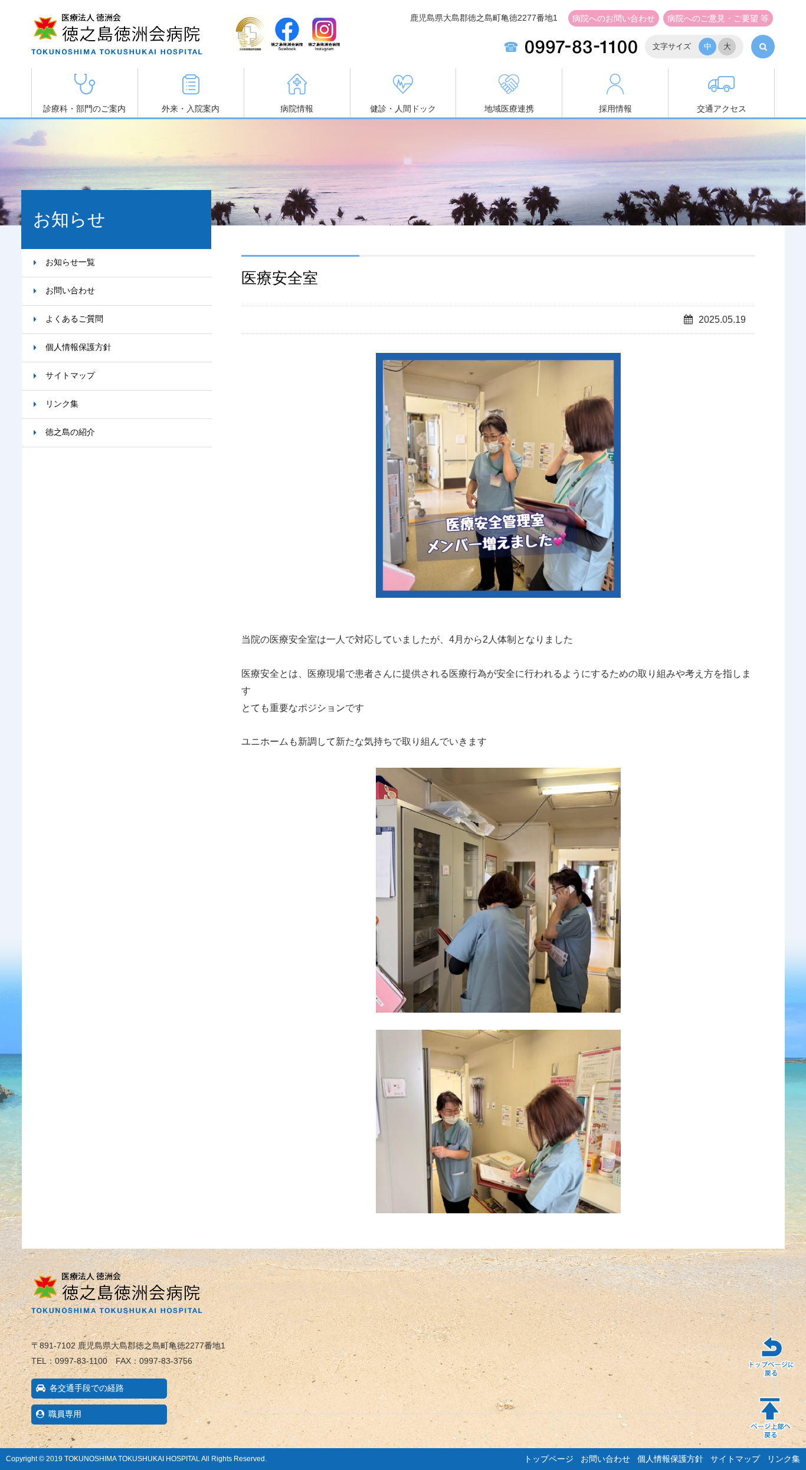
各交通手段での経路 (87, 1388)
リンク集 (61, 403)
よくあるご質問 (74, 318)
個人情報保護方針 (78, 347)
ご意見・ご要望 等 (718, 18)
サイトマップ (70, 375)
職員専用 (64, 1414)
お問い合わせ (613, 18)
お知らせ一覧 (70, 262)
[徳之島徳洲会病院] (116, 45)
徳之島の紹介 (70, 432)
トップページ (549, 1459)
